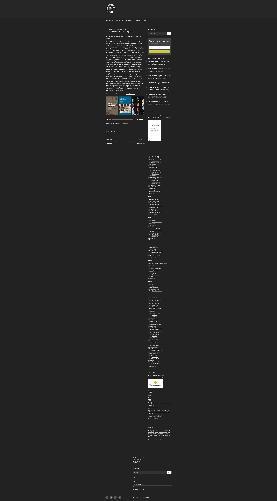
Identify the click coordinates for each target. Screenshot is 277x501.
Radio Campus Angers (157, 352)
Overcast (153, 435)
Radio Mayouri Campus (157, 172)
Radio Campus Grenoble (157, 300)
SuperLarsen (155, 270)
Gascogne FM (155, 361)
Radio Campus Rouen (157, 177)
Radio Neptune (155, 204)
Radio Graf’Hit (155, 157)
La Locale (154, 257)
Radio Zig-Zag (155, 234)
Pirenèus (154, 276)
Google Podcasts (163, 432)
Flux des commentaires (139, 486)
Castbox (158, 435)
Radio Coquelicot (156, 156)
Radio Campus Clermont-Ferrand (159, 263)
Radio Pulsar (155, 298)
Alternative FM (155, 161)
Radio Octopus (155, 226)
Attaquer (150, 390)
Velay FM (154, 271)
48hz (153, 231)
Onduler (149, 400)
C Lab (153, 265)
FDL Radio (154, 249)
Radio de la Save (156, 358)
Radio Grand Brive (156, 303)
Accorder (150, 392)
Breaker (151, 436)
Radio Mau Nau (155, 365)
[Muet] (137, 119)
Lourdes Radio (155, 345)
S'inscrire (159, 52)
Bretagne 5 (155, 342)
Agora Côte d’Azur (156, 191)
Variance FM (155, 357)
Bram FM (154, 165)
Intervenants (119, 20)
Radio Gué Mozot (156, 289)
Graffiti (153, 302)
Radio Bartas (155, 186)
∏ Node (154, 220)
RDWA (153, 311)
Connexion (135, 481)
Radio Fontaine (157, 170)
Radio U (153, 310)
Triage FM (154, 366)
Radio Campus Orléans (157, 331)
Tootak (154, 433)
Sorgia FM (154, 175)
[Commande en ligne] (165, 117)
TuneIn (158, 433)
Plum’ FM (154, 336)
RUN (153, 286)
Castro (169, 435)
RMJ (153, 193)
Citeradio (154, 278)
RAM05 (154, 188)
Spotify (152, 432)
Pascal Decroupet (119, 83)
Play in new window (116, 123)
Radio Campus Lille (156, 162)
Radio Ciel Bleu (155, 353)
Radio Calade (155, 207)
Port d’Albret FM (156, 228)
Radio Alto (154, 223)
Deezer (156, 432)
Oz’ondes (154, 326)
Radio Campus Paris (157, 290)
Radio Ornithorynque (157, 210)
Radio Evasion (155, 199)
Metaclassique (109, 20)
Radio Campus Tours (157, 222)
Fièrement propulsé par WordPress (141, 497)
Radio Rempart (155, 201)
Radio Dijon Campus (157, 327)
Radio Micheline (156, 182)
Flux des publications (138, 484)
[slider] (141, 119)
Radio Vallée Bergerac (157, 321)
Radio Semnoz (155, 174)
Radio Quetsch (155, 167)
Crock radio (154, 316)
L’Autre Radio (155, 337)
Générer (149, 397)
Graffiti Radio (155, 305)
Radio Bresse (155, 239)
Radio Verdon (155, 287)
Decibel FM (154, 209)
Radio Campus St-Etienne (158, 202)
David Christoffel (122, 29)
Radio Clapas (155, 247)
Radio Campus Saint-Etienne (159, 344)
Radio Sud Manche (156, 233)
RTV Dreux (154, 315)
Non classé (111, 131)
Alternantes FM (157, 255)
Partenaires (137, 20)
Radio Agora (155, 323)
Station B (154, 306)
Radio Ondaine (155, 334)
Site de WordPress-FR (138, 489)
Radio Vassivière (156, 185)
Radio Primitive (155, 318)
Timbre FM (154, 169)
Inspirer (149, 399)
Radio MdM (156, 164)
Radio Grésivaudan (158, 206)
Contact (145, 20)
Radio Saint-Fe (155, 225)
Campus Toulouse (156, 308)
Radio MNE (154, 246)
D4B (153, 254)
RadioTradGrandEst (156, 363)
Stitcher (162, 433)
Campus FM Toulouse (157, 190)
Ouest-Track (155, 339)
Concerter (150, 394)
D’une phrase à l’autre (153, 407)
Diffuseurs (128, 20)
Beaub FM (154, 238)
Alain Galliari (137, 73)
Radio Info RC (155, 180)
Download (125, 123)
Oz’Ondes (154, 355)
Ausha (149, 432)
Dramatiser (150, 395)
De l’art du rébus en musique (154, 416)
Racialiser (150, 402)
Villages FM (154, 297)
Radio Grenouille (156, 183)
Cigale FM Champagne (157, 178)
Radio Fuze (155, 236)
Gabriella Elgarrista (111, 78)
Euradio (154, 340)
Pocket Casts (164, 435)
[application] (125, 119)
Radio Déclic (155, 347)
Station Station (155, 274)
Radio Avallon (155, 319)
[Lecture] (107, 119)
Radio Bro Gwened (156, 159)
